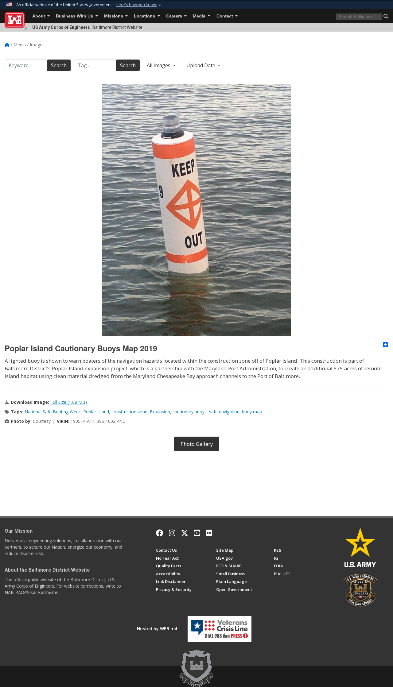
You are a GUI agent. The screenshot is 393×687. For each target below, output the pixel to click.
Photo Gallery (197, 443)
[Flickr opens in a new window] (209, 532)
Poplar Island (96, 412)
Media (200, 16)
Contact (225, 16)
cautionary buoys (190, 412)
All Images (159, 65)
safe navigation (224, 412)
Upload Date (201, 65)
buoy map (252, 412)
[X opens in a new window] (184, 532)
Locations (145, 16)
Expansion (160, 412)
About (39, 16)
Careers (174, 16)
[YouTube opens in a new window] (197, 532)
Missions (114, 16)
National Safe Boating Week (53, 412)
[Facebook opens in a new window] (159, 532)
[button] (139, 5)
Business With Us (75, 16)
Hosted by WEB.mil (157, 628)
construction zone (129, 412)
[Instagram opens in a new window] (172, 532)
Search (59, 65)
